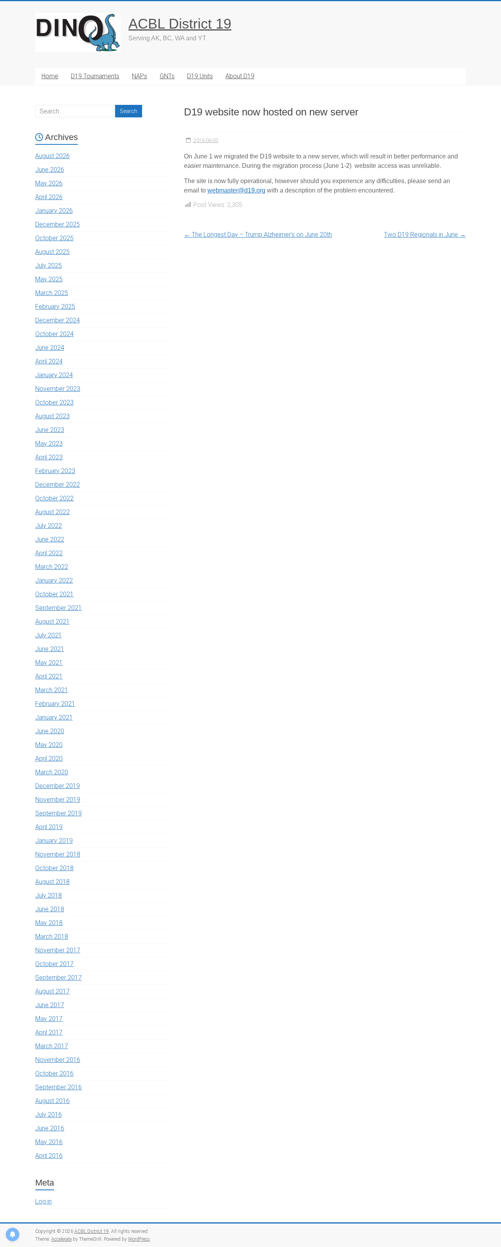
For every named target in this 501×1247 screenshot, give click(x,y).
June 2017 (49, 1005)
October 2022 (54, 498)
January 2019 (54, 840)
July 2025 (48, 265)
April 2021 (49, 676)
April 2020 (49, 758)
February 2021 (55, 703)
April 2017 (49, 1032)
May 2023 (49, 443)
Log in (43, 1201)
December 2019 (57, 786)
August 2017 (52, 991)
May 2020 (49, 745)
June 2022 (49, 539)
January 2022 (54, 580)
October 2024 (54, 334)
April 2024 (49, 361)
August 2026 (52, 156)
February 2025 (55, 306)
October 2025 (54, 238)
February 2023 (55, 471)
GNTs (167, 76)
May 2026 (49, 183)
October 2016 (54, 1073)
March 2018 (51, 936)
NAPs (139, 76)
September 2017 (58, 977)
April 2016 (49, 1155)
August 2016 (52, 1101)
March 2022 (51, 566)
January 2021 (54, 717)
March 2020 (51, 772)
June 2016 (49, 1128)
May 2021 (49, 662)
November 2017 (57, 950)
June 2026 (49, 169)
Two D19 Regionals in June (425, 234)
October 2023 (54, 402)
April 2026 (49, 197)
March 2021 (51, 690)
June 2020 (49, 731)
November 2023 (57, 388)
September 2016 (58, 1087)
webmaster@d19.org (236, 190)
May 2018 (49, 923)
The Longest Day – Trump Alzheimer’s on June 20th (258, 234)
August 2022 (52, 512)
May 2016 (49, 1142)
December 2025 (57, 224)
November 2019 (57, 799)
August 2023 (52, 416)
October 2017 (54, 964)
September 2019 (58, 813)
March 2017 (51, 1046)
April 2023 (49, 457)
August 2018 (52, 881)
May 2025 (49, 279)
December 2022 (57, 484)
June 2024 (49, 347)
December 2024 (57, 320)
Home (49, 76)
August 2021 (52, 621)
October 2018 (54, 868)
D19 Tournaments (95, 76)
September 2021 (58, 608)
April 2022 (49, 553)
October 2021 (54, 594)
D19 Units (200, 76)
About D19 (239, 76)
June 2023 (49, 430)
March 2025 (51, 293)
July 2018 (48, 895)
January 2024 (54, 375)
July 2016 (48, 1114)
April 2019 (49, 827)
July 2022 (48, 525)
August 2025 (52, 252)
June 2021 (49, 649)
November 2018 (57, 854)
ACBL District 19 (179, 24)
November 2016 (57, 1059)
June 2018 (49, 909)
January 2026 (54, 210)
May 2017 (49, 1018)
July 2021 (48, 635)
